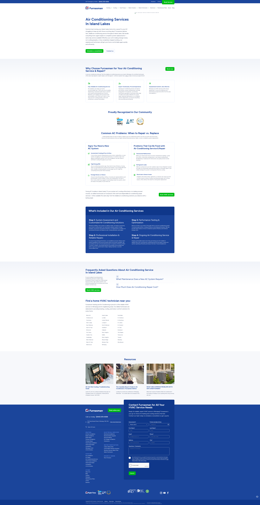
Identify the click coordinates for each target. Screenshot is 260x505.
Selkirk (103, 335)
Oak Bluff (104, 327)
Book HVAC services (166, 194)
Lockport (104, 322)
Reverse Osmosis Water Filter (111, 450)
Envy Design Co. (159, 503)
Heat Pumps (123, 8)
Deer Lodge (89, 322)
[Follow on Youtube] (164, 493)
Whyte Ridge (105, 339)
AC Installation (89, 455)
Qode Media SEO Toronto (155, 502)
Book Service (168, 2)
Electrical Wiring (108, 437)
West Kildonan (89, 339)
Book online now (114, 410)
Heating (108, 8)
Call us (126, 75)
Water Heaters (132, 8)
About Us (88, 471)
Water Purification (143, 8)
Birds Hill (88, 315)
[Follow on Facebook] (168, 493)
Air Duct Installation (90, 434)
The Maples (120, 332)
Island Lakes (105, 315)
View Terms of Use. (142, 460)
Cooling (115, 8)
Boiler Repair (89, 437)
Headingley (89, 337)
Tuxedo (119, 337)
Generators (107, 441)
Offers (87, 480)
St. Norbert (120, 325)
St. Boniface (121, 320)
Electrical (152, 8)
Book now (170, 69)
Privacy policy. (111, 501)
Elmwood (88, 330)
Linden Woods (105, 320)
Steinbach (120, 330)
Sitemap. (106, 501)
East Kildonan (89, 325)
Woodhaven (120, 342)
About (169, 8)
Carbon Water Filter (108, 446)
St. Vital (119, 327)
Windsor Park (105, 342)
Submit (132, 473)
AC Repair (88, 457)
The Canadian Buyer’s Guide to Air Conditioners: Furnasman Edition (127, 387)
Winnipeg (104, 344)
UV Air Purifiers (89, 450)
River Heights (105, 332)
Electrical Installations (109, 434)
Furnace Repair (89, 441)
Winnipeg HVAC (89, 448)
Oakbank (104, 330)
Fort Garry (88, 332)
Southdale (120, 315)
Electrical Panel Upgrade (110, 435)
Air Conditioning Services (92, 459)
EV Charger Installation (109, 439)
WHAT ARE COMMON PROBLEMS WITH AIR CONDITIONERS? (160, 387)
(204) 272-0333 (104, 1)
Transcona (120, 335)
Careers (87, 475)
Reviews (88, 482)
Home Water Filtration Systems (111, 448)
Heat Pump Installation (91, 442)
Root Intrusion (107, 457)
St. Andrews (121, 317)
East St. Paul (89, 327)
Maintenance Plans (162, 8)
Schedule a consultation (94, 51)
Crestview (88, 320)
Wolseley (120, 339)
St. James (120, 322)
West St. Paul (89, 342)
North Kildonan (105, 325)
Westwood (89, 344)
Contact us (109, 51)
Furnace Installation (90, 439)
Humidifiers (88, 446)
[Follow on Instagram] (161, 493)
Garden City (89, 335)
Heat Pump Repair (90, 444)
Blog (173, 8)
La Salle (104, 317)
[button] (147, 491)
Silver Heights (105, 337)
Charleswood (89, 317)
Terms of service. (118, 501)
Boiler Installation (90, 435)
